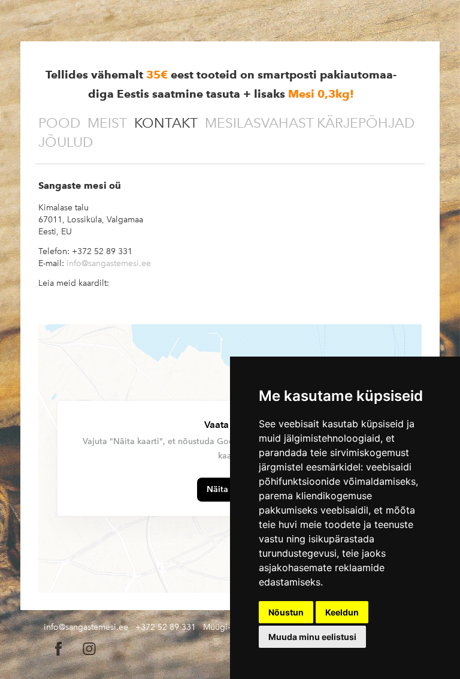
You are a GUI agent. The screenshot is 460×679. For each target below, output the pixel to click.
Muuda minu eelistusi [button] (312, 637)
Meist (107, 122)
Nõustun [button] (286, 612)
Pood (59, 122)
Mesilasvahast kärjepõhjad (309, 122)
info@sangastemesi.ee (108, 263)
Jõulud (65, 142)
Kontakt (166, 122)
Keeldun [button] (342, 612)
